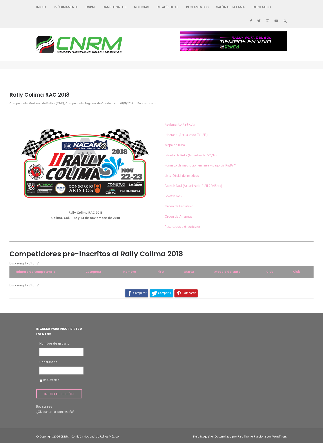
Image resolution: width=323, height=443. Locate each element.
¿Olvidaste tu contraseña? (55, 412)
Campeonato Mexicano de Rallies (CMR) (36, 103)
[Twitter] (259, 21)
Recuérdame (51, 380)
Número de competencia (35, 272)
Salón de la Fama (230, 7)
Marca (189, 272)
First (161, 272)
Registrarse (44, 406)
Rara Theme (245, 436)
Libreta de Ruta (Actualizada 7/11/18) (191, 155)
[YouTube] (276, 21)
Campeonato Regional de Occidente (90, 103)
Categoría (93, 272)
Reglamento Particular (180, 124)
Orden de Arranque (178, 216)
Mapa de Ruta (175, 145)
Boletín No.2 (174, 196)
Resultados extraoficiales (183, 227)
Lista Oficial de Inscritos (182, 176)
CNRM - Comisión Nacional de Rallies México (89, 436)
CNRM (90, 7)
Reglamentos (197, 7)
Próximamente (66, 7)
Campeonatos (114, 7)
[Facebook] (251, 21)
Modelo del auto (227, 272)
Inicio (41, 7)
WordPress (279, 436)
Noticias (141, 7)
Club (270, 272)
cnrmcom (149, 103)
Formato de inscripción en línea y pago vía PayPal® (200, 165)
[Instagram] (267, 21)
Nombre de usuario (54, 344)
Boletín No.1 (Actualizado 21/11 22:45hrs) (193, 186)
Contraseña (48, 362)
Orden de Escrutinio (179, 206)
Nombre (129, 272)
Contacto (261, 7)
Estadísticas (167, 7)
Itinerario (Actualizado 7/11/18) (186, 135)
